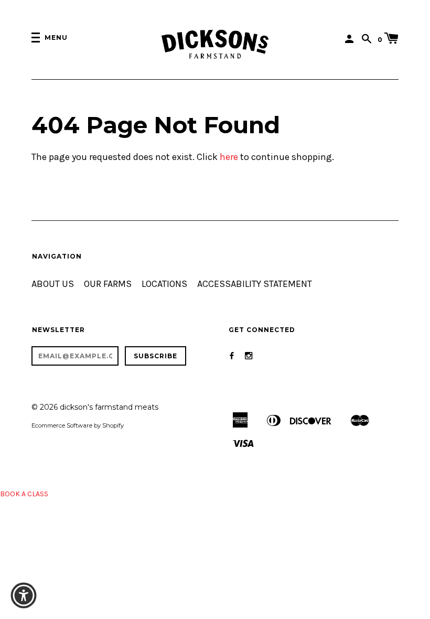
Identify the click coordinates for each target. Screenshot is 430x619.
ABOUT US (52, 284)
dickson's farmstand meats (109, 407)
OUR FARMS (108, 284)
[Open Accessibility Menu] (23, 595)
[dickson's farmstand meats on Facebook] (231, 355)
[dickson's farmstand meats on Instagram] (248, 355)
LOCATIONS (164, 284)
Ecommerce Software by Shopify (77, 425)
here (229, 157)
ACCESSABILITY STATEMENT (254, 284)
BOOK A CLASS (24, 493)
